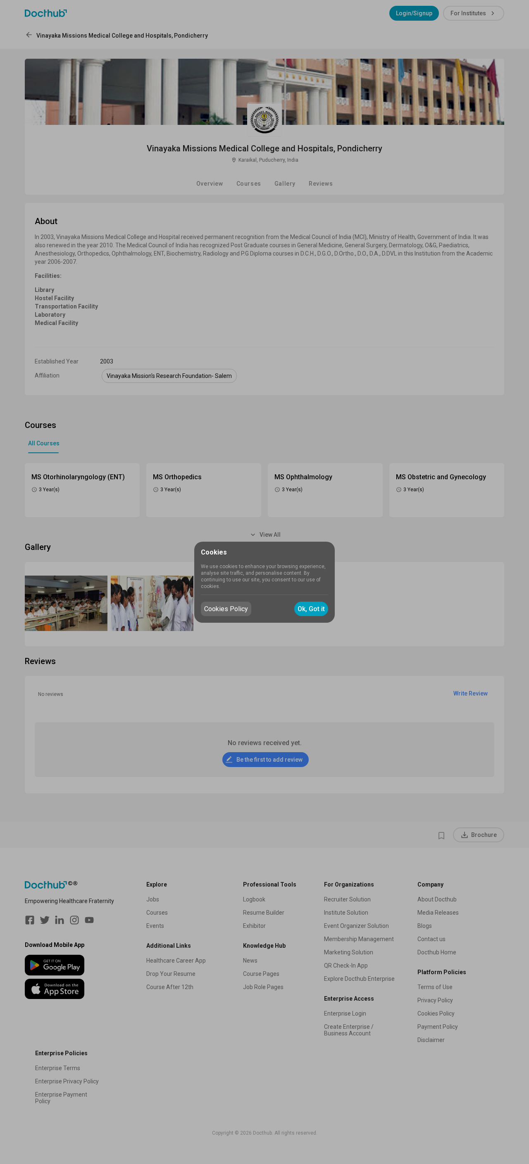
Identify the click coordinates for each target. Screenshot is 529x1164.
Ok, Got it (311, 609)
